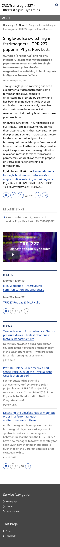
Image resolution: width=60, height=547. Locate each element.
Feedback (11, 535)
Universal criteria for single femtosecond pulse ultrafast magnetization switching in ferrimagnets (28, 175)
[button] (6, 311)
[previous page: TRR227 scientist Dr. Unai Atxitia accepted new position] (21, 195)
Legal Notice (12, 511)
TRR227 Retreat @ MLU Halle (21, 302)
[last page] (45, 195)
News (22, 24)
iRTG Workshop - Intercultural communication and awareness (23, 287)
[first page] (13, 195)
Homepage (9, 24)
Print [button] (8, 530)
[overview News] (6, 195)
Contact (10, 506)
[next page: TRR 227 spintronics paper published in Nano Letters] (37, 195)
